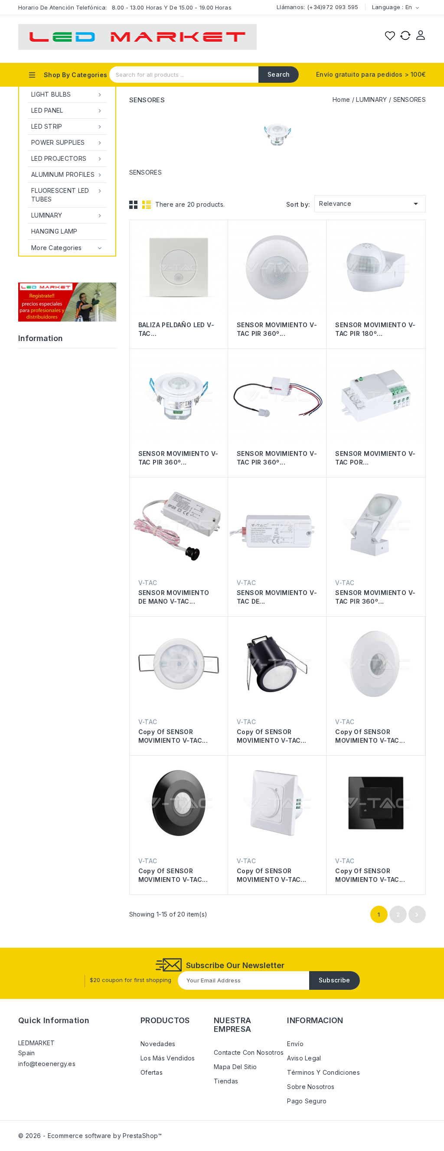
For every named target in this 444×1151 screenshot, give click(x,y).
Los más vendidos (167, 1058)
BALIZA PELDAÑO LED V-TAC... (176, 329)
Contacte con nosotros (249, 1052)
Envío (295, 1043)
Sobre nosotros (310, 1086)
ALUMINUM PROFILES (67, 175)
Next (416, 914)
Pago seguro (306, 1101)
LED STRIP (67, 126)
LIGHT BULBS (67, 94)
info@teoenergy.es (46, 1063)
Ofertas (151, 1072)
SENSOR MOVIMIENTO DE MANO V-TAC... (173, 597)
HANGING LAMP (54, 231)
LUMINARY (67, 215)
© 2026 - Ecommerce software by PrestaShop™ (90, 1135)
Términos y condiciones (323, 1072)
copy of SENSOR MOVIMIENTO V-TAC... (173, 736)
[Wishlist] (390, 35)
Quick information (53, 1020)
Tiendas (226, 1081)
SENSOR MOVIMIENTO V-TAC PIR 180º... (375, 329)
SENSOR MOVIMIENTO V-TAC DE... (277, 597)
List (146, 204)
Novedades (158, 1043)
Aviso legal (304, 1058)
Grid (133, 204)
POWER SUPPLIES (67, 142)
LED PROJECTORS (67, 159)
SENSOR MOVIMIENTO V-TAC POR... (375, 458)
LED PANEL (67, 110)
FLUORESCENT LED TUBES (67, 195)
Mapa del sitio (235, 1066)
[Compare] (405, 35)
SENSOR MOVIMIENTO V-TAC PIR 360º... (277, 329)
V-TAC (147, 582)
